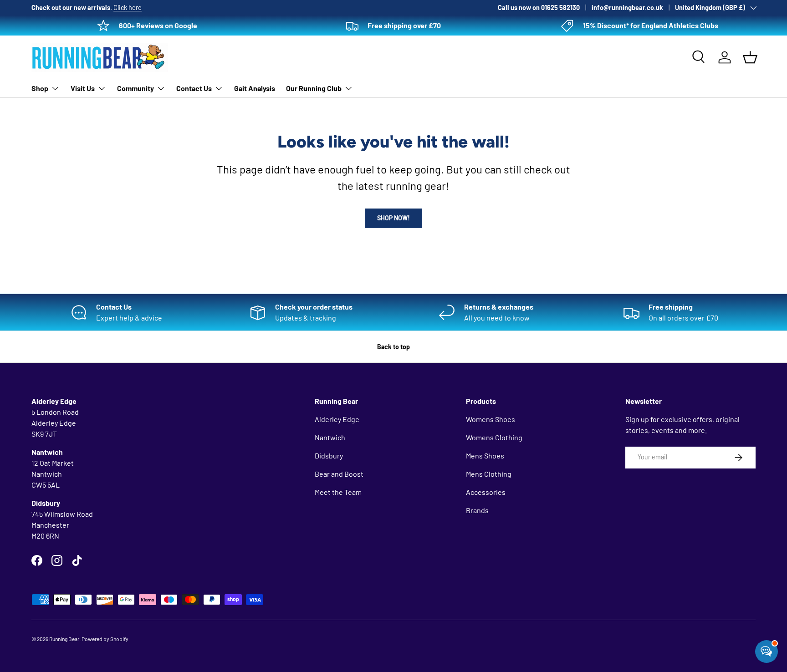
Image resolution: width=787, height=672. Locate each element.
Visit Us (83, 88)
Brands (477, 510)
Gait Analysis (254, 88)
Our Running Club (314, 88)
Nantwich (330, 437)
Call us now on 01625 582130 (539, 7)
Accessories (486, 492)
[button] (750, 57)
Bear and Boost (339, 473)
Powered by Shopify (105, 639)
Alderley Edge (337, 419)
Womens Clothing (494, 437)
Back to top (393, 347)
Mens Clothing (488, 473)
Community (135, 88)
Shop (39, 88)
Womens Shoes (490, 419)
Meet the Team (338, 492)
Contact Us (194, 88)
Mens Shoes (485, 455)
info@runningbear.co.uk (627, 7)
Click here (127, 7)
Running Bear (64, 639)
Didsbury (329, 455)
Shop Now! (393, 218)
